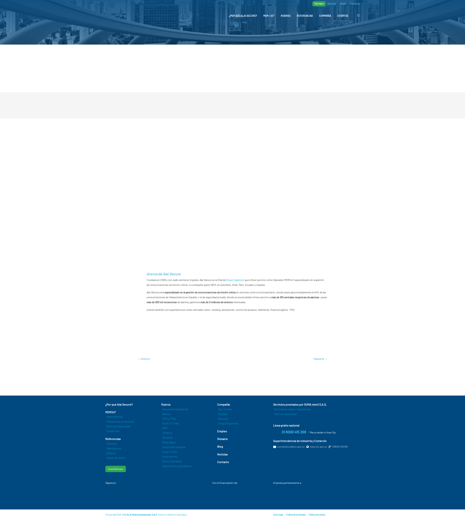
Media (343, 3)
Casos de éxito (115, 457)
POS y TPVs (169, 418)
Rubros (285, 15)
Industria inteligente (175, 409)
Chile (178, 347)
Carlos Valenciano (162, 347)
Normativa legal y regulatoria (292, 409)
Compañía (325, 15)
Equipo (222, 414)
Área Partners (115, 469)
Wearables (169, 442)
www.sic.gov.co (318, 446)
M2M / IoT (268, 15)
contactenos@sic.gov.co (291, 446)
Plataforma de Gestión (120, 421)
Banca (166, 414)
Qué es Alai (225, 409)
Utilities (167, 432)
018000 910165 (340, 446)
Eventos (342, 15)
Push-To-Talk (170, 423)
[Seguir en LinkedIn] (126, 494)
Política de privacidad (296, 514)
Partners (319, 3)
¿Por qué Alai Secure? (243, 15)
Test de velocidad (285, 414)
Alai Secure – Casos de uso (205, 337)
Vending (167, 437)
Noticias (331, 3)
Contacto (355, 3)
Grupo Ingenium (235, 279)
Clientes (111, 443)
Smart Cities (170, 451)
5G (148, 347)
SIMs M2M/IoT (114, 416)
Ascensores (169, 456)
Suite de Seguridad (118, 426)
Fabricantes (113, 448)
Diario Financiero (178, 337)
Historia (223, 418)
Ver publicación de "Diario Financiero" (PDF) (232, 256)
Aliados (111, 453)
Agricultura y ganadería (176, 466)
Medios (156, 81)
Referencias (305, 15)
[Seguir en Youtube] (112, 494)
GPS (164, 428)
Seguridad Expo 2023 (218, 347)
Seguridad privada (173, 447)
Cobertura (112, 431)
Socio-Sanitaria (172, 461)
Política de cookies (317, 514)
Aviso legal (278, 514)
